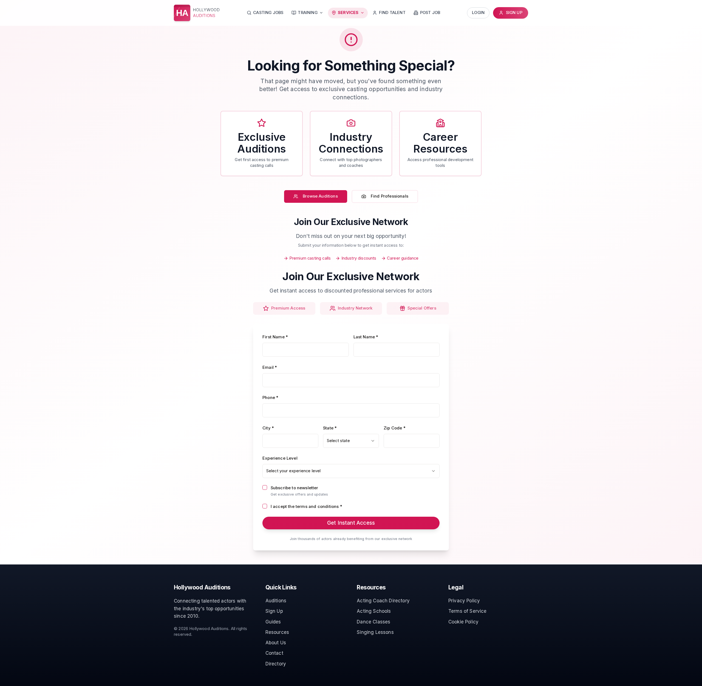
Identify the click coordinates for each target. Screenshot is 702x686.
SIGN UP (514, 12)
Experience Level (280, 458)
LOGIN (478, 12)
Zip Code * (395, 428)
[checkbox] (264, 487)
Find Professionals (389, 196)
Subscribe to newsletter (294, 487)
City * (268, 428)
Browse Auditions (320, 196)
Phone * (270, 397)
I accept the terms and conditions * (306, 506)
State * (330, 428)
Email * (269, 367)
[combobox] (351, 441)
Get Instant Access (351, 522)
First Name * (275, 336)
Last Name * (365, 336)
